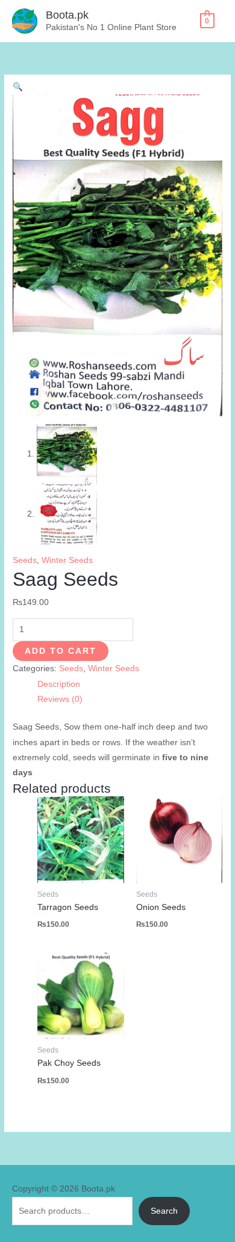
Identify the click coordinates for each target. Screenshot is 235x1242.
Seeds (25, 560)
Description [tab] (58, 684)
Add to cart (60, 651)
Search (164, 1211)
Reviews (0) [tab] (60, 699)
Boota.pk (67, 14)
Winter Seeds (67, 560)
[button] (18, 86)
